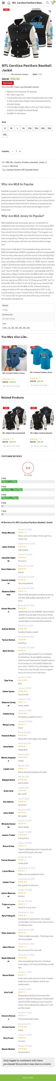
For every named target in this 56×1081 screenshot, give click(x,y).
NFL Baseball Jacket (30, 170)
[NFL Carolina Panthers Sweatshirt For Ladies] (14, 347)
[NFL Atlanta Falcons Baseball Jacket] (14, 408)
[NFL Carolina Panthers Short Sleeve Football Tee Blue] (41, 347)
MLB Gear (14, 166)
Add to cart (28, 1078)
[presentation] (3, 340)
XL (9, 328)
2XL (12, 328)
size (4, 122)
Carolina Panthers (14, 170)
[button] (50, 11)
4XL (20, 328)
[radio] (5, 128)
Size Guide (7, 83)
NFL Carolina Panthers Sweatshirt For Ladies (19, 373)
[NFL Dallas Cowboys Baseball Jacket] (41, 408)
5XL (24, 328)
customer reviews (19, 74)
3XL (16, 328)
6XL (28, 328)
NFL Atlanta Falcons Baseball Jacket (16, 433)
